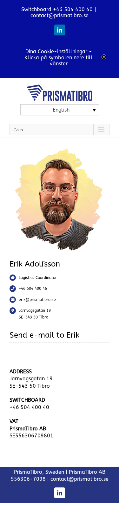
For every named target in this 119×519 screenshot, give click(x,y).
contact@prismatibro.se (59, 15)
